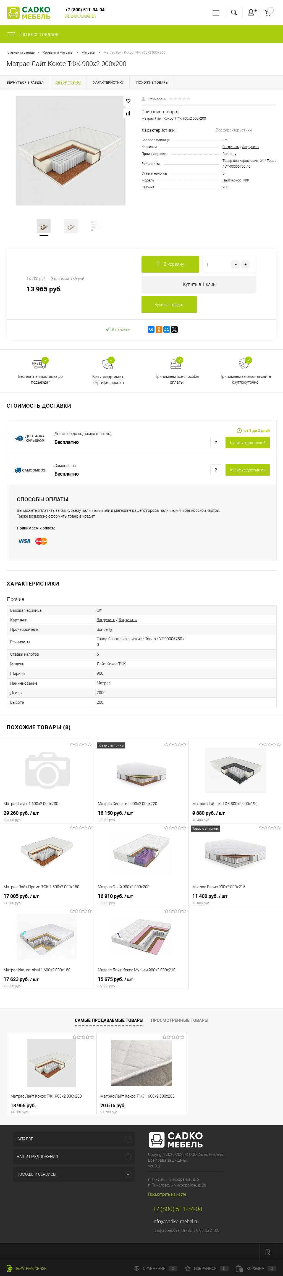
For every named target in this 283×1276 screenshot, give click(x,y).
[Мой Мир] (166, 329)
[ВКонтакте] (151, 329)
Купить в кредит (169, 304)
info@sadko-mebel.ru (176, 1221)
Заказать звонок (80, 15)
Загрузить (230, 147)
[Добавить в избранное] (128, 101)
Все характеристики (234, 130)
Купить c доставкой (248, 443)
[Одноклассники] (159, 329)
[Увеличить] (71, 150)
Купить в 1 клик (199, 284)
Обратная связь (30, 1268)
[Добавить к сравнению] (128, 113)
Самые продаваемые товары (109, 1020)
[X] (174, 329)
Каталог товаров (38, 34)
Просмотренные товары (179, 1020)
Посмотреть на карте (167, 1194)
